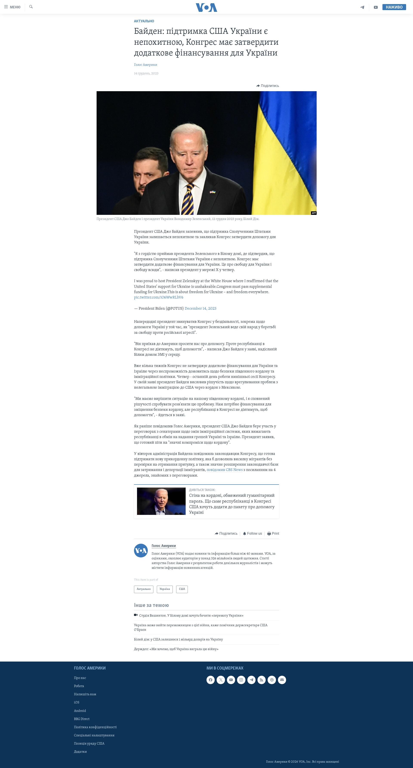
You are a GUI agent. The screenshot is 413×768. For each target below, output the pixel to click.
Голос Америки (145, 65)
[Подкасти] (272, 680)
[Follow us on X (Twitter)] (221, 680)
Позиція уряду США (89, 743)
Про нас (80, 678)
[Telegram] (362, 7)
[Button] (267, 86)
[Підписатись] (282, 680)
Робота (79, 686)
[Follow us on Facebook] (210, 680)
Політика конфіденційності (95, 727)
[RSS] (261, 680)
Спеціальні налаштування (94, 735)
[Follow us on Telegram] (251, 680)
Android (80, 711)
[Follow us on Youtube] (231, 680)
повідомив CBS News (225, 470)
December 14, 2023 (200, 309)
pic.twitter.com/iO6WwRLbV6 (158, 298)
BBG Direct (81, 719)
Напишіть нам (85, 694)
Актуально (144, 21)
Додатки (80, 751)
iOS (76, 702)
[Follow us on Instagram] (241, 680)
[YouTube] (375, 7)
